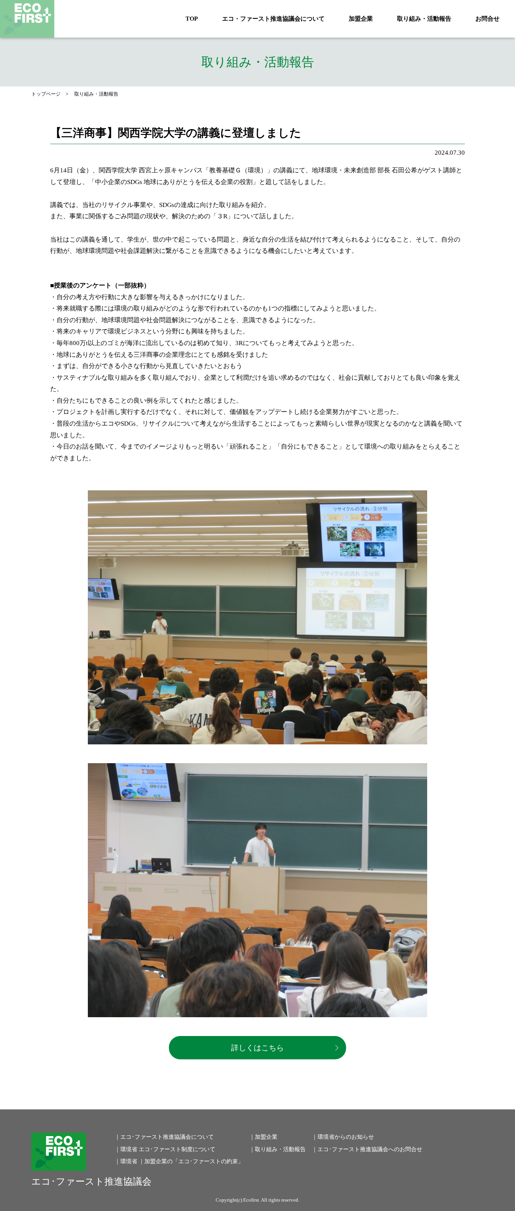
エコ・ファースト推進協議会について (273, 18)
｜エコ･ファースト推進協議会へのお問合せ (367, 1149)
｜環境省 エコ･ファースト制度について (165, 1149)
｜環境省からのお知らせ (343, 1137)
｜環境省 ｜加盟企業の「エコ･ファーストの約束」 (179, 1161)
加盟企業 (361, 18)
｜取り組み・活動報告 (277, 1149)
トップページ (46, 94)
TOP (191, 18)
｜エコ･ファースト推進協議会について (164, 1137)
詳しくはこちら (257, 1048)
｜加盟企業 (263, 1137)
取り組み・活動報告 (424, 18)
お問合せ (487, 18)
